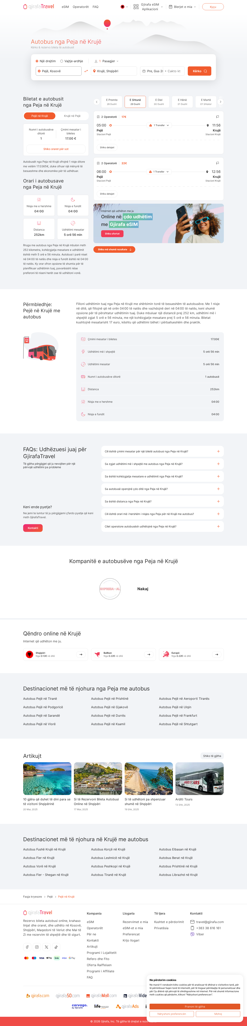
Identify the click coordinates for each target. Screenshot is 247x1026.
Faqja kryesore (32, 896)
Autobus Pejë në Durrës (108, 715)
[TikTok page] (56, 947)
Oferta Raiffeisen (99, 965)
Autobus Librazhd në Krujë (178, 875)
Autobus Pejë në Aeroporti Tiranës (184, 698)
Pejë (50, 896)
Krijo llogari (131, 940)
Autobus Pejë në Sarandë (41, 715)
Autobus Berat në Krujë (176, 858)
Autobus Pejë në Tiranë (40, 698)
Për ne (91, 934)
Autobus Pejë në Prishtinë (109, 698)
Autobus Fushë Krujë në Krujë (44, 849)
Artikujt (92, 946)
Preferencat (131, 934)
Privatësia (161, 928)
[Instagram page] (37, 947)
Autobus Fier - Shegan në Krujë (46, 875)
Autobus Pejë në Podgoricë (43, 707)
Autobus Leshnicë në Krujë (110, 858)
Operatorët (81, 7)
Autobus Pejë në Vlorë (39, 724)
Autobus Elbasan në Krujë (177, 849)
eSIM (65, 7)
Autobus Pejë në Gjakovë (109, 707)
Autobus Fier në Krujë (38, 858)
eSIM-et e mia (133, 928)
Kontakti (33, 528)
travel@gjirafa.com (210, 922)
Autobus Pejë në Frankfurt (178, 715)
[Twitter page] (46, 947)
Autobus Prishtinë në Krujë (178, 866)
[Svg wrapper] (37, 996)
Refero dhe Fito (98, 959)
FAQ (95, 7)
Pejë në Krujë (39, 115)
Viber (200, 934)
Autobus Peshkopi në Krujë (110, 866)
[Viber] (192, 934)
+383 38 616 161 (208, 928)
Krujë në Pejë (72, 115)
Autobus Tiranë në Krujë (108, 875)
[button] (162, 451)
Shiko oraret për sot (56, 149)
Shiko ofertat (112, 233)
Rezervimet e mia (135, 922)
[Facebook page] (27, 947)
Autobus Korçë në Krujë (108, 849)
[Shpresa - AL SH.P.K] (110, 588)
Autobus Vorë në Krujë (39, 866)
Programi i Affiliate (100, 971)
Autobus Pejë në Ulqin (175, 707)
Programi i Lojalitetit (102, 953)
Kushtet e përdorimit (169, 922)
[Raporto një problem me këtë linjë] (218, 117)
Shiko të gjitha (212, 755)
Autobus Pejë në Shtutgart (178, 724)
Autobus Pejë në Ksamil (108, 724)
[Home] (38, 6)
